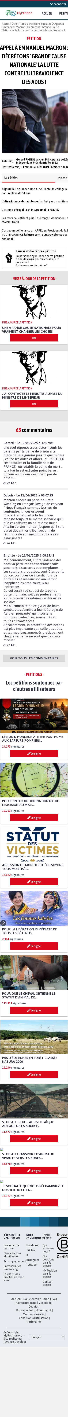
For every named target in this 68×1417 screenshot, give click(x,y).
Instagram (32, 1270)
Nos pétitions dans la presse (48, 1271)
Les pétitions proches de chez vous (13, 1287)
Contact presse (47, 1294)
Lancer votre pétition (11, 1257)
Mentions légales (33, 1324)
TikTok (30, 1260)
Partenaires (34, 1332)
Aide (46, 1309)
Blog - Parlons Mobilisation (12, 1265)
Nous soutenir (32, 1309)
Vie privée (45, 1313)
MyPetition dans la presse (50, 1284)
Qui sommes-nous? (48, 1259)
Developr (20, 1352)
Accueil (47, 13)
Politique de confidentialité (33, 1321)
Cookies (34, 1317)
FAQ (54, 1309)
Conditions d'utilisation (33, 1328)
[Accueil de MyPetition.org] (19, 13)
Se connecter (58, 4)
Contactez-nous (26, 1313)
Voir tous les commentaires (34, 665)
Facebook (32, 1256)
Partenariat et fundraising (12, 1278)
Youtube (31, 1275)
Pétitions (20, 23)
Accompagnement (14, 1271)
